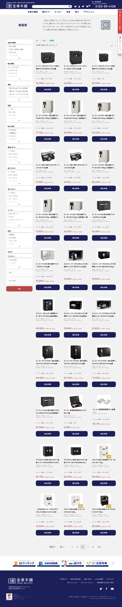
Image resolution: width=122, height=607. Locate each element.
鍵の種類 (11, 64)
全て (37, 40)
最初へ (53, 546)
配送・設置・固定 (76, 579)
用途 (68, 12)
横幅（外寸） (12, 147)
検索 (19, 289)
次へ (100, 547)
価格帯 (10, 252)
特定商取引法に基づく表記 (105, 583)
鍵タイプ (46, 12)
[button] (113, 563)
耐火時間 (11, 126)
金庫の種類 (33, 12)
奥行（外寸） (12, 168)
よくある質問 (99, 579)
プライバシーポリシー (87, 583)
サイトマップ (110, 579)
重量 (9, 85)
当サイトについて (72, 583)
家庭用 (51, 40)
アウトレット (88, 12)
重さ (77, 12)
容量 (9, 105)
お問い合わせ (88, 579)
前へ (62, 546)
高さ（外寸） (12, 189)
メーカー (58, 12)
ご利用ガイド (64, 579)
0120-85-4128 (105, 6)
